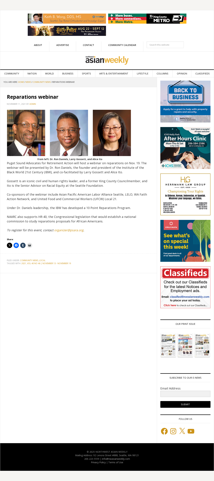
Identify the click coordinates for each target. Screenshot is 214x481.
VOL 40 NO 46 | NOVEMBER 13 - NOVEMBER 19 (49, 263)
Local (42, 260)
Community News (29, 260)
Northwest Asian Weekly (107, 60)
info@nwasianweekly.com (116, 458)
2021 (23, 263)
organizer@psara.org (68, 230)
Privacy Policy (98, 462)
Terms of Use (115, 462)
